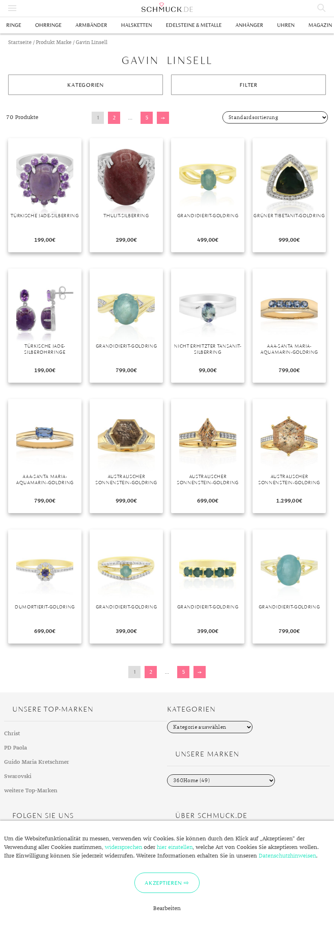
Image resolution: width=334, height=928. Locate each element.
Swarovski (17, 776)
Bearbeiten (167, 908)
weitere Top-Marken (30, 791)
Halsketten (136, 25)
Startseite (20, 42)
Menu (12, 8)
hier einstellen (175, 847)
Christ (12, 733)
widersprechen (123, 847)
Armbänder (91, 25)
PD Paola (15, 748)
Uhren (285, 25)
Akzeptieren (163, 883)
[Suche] (322, 8)
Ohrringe (48, 25)
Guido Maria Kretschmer (36, 762)
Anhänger (249, 25)
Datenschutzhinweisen (287, 856)
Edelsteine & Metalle (194, 25)
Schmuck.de (167, 7)
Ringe (13, 25)
